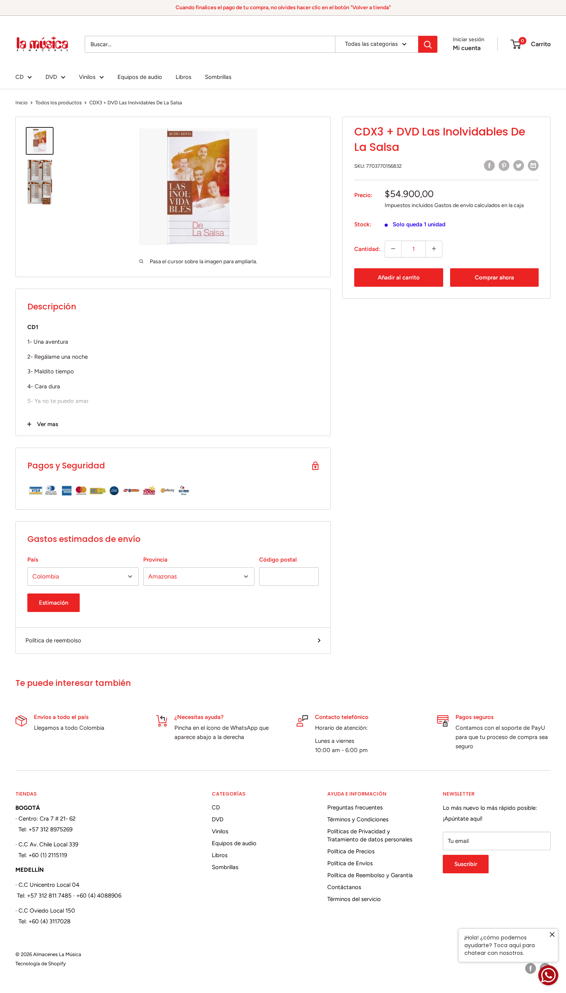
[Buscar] (427, 44)
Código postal (278, 559)
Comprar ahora (494, 277)
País (32, 559)
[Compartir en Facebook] (489, 165)
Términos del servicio (354, 899)
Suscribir (465, 864)
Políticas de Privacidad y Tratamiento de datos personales (369, 835)
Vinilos (87, 77)
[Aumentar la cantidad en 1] (434, 249)
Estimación (53, 602)
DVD (51, 77)
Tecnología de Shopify (40, 963)
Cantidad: (367, 248)
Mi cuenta (467, 48)
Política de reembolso (53, 640)
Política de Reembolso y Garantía (370, 875)
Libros (183, 77)
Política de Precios (351, 851)
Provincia (155, 559)
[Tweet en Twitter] (518, 165)
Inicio (21, 102)
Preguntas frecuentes (355, 807)
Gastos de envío (453, 205)
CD (19, 77)
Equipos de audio (139, 77)
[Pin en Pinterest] (504, 165)
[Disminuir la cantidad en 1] (393, 249)
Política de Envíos (350, 863)
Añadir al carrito (399, 277)
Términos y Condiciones (357, 819)
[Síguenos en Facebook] (530, 968)
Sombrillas (218, 77)
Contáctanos (344, 887)
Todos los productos (58, 102)
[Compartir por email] (533, 165)
